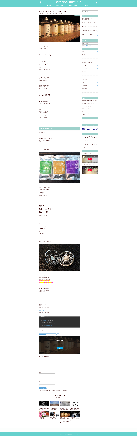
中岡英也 (41, 310)
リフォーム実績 (84, 76)
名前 (40, 372)
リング (83, 82)
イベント (83, 59)
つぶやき (83, 54)
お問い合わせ (87, 5)
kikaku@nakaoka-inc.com (48, 325)
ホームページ (49, 5)
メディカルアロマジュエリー (51, 334)
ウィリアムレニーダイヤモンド (87, 62)
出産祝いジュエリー (85, 88)
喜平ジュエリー (84, 91)
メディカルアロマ (42, 334)
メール (40, 377)
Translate (89, 45)
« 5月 (85, 147)
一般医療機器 (84, 85)
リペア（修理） (84, 79)
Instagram (69, 5)
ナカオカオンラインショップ (60, 5)
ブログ (81, 5)
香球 (58, 334)
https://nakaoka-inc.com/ (50, 323)
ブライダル (84, 71)
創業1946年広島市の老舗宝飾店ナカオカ (68, 2)
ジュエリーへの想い (85, 65)
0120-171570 (45, 320)
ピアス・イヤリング (85, 68)
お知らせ (83, 51)
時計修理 (83, 93)
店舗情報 (75, 5)
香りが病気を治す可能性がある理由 (88, 103)
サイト (40, 381)
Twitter (60, 348)
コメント (40, 361)
